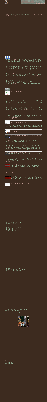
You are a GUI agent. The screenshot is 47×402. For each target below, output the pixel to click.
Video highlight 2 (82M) (13, 118)
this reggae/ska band (33, 313)
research (7, 14)
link (32, 62)
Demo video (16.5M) (9, 161)
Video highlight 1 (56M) (13, 117)
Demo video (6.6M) (9, 172)
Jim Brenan (28, 308)
